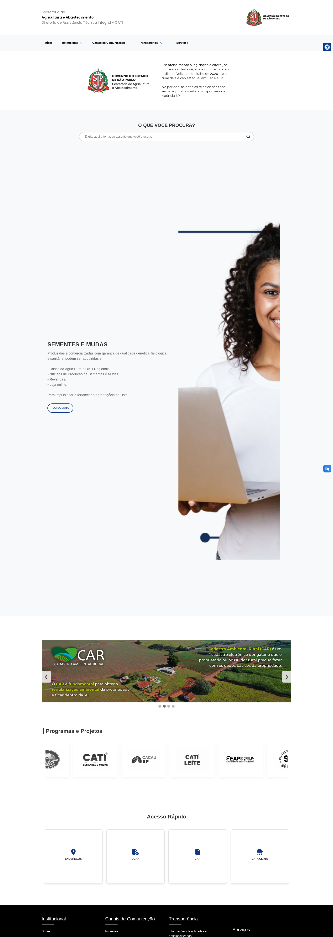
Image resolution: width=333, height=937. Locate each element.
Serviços (182, 42)
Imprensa (111, 931)
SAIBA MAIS (60, 408)
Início (48, 42)
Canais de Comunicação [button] (109, 42)
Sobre (46, 931)
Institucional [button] (70, 42)
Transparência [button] (149, 42)
